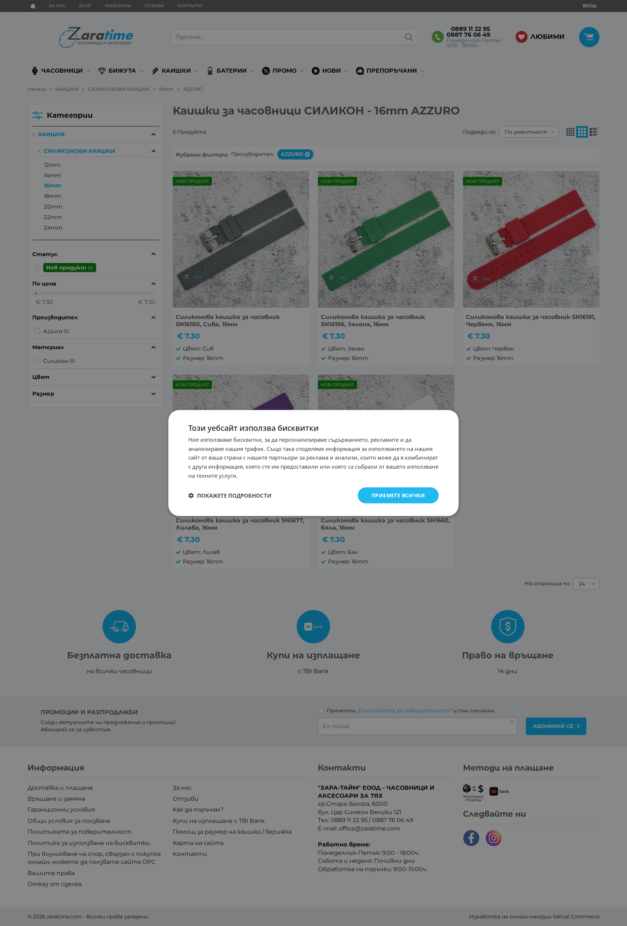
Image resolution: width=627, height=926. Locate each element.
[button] (229, 496)
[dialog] (313, 463)
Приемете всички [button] (398, 495)
